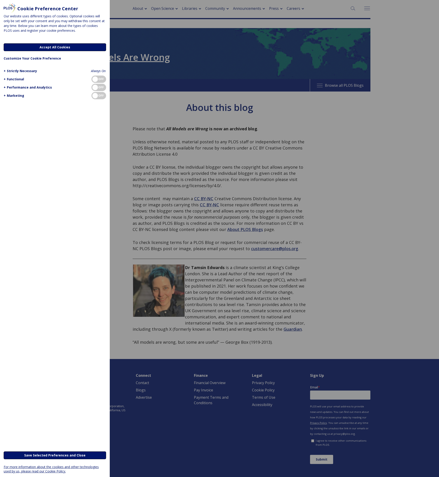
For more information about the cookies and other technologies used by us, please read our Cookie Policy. (51, 469)
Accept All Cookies (55, 47)
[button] (20, 71)
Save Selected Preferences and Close (55, 455)
